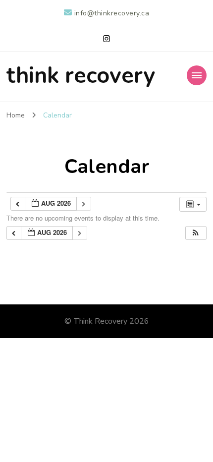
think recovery (80, 75)
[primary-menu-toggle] (197, 75)
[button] (196, 233)
